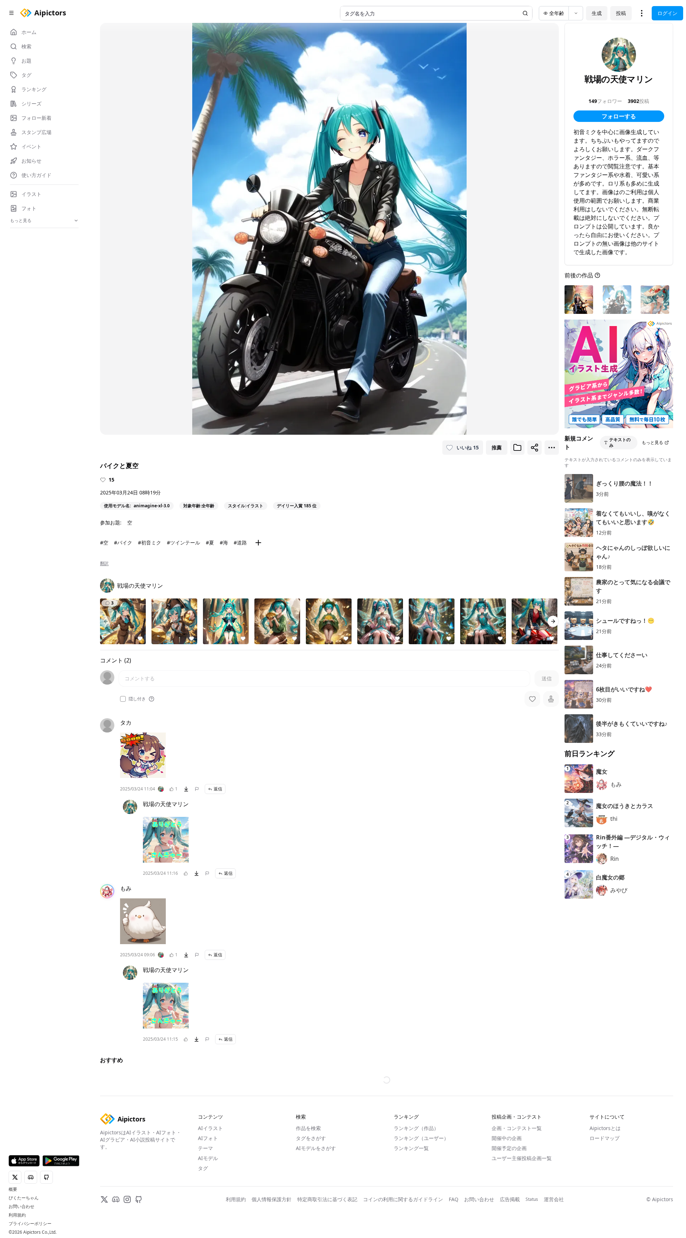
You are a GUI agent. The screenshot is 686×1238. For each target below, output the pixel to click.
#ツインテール (183, 542)
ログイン (667, 13)
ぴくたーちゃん (24, 1198)
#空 (104, 542)
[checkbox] (123, 699)
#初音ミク (149, 542)
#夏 (210, 542)
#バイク (123, 542)
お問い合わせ (21, 1206)
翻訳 (104, 563)
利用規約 (17, 1215)
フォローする (619, 116)
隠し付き (137, 699)
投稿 (621, 13)
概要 (13, 1189)
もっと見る (652, 442)
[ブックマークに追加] (517, 447)
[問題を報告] (197, 789)
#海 (224, 542)
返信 (218, 789)
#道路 (240, 542)
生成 (597, 13)
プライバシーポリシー (30, 1224)
